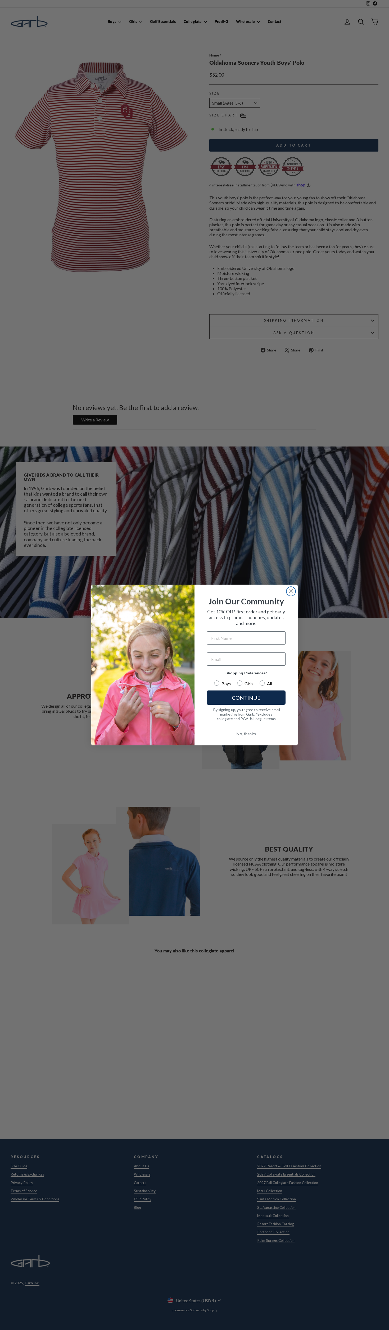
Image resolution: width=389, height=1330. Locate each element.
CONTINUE (246, 697)
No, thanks (246, 733)
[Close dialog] (291, 591)
